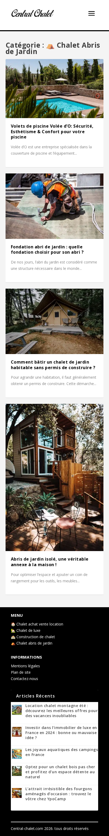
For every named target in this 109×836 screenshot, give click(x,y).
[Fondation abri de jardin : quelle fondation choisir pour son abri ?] (55, 206)
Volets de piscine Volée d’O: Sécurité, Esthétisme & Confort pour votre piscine (52, 131)
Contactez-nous (24, 678)
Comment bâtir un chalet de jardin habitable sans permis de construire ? (53, 364)
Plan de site (21, 672)
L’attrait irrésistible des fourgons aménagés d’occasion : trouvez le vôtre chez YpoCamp (58, 793)
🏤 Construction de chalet (33, 636)
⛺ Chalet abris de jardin (31, 643)
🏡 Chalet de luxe (25, 630)
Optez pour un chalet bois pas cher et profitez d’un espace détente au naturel (60, 771)
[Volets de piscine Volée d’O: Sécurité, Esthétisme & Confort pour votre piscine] (55, 88)
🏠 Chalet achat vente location (37, 624)
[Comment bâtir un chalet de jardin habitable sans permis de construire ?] (55, 321)
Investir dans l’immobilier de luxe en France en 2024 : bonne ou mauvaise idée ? (61, 732)
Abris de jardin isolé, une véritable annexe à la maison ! (50, 561)
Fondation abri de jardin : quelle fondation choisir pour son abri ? (47, 249)
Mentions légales (25, 665)
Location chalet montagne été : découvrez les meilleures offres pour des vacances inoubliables (61, 710)
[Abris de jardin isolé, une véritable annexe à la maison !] (55, 477)
